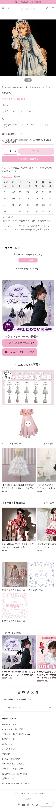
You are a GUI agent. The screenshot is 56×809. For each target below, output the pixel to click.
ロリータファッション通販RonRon (31, 793)
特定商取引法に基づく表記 (14, 773)
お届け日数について (14, 134)
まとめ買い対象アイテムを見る (19, 343)
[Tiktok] (28, 692)
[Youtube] (23, 692)
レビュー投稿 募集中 (11, 758)
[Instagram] (18, 692)
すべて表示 (48, 443)
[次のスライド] (51, 470)
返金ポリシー (8, 744)
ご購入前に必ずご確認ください (16, 734)
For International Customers (15, 783)
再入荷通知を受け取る (28, 158)
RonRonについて (10, 724)
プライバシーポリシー (12, 768)
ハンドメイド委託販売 (12, 729)
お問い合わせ (8, 778)
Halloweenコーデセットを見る (19, 352)
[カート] (53, 8)
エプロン (7, 176)
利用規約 (6, 754)
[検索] (8, 8)
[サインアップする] (50, 707)
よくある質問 (8, 749)
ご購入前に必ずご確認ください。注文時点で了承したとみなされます (28, 140)
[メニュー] (3, 8)
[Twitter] (32, 692)
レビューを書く (28, 260)
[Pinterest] (37, 692)
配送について (8, 739)
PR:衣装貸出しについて (13, 763)
